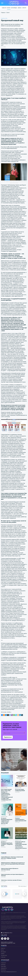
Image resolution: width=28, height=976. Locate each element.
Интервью (14, 7)
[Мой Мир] (6, 715)
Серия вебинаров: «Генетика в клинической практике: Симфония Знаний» (12, 857)
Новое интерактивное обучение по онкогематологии (9, 869)
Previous (4, 894)
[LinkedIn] (20, 715)
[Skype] (16, 715)
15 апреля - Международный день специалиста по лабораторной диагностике (6, 821)
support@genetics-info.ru (7, 932)
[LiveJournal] (22, 715)
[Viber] (12, 715)
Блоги (9, 7)
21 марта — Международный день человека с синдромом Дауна (7, 843)
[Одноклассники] (4, 715)
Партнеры (3, 966)
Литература (4, 955)
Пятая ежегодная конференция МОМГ (20, 790)
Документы (4, 968)
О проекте (3, 962)
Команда (3, 964)
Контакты (3, 970)
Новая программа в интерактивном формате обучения (12, 875)
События (3, 957)
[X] (8, 715)
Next (24, 894)
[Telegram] (10, 715)
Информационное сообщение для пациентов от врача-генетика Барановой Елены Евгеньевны (13, 863)
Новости (3, 7)
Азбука (20, 7)
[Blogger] (18, 715)
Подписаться (8, 737)
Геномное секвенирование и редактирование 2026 (20, 819)
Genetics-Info (4, 18)
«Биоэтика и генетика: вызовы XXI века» (11, 880)
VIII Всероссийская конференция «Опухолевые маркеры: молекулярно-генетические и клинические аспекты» (21, 845)
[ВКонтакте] (2, 715)
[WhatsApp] (14, 715)
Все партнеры (22, 886)
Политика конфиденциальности (8, 971)
